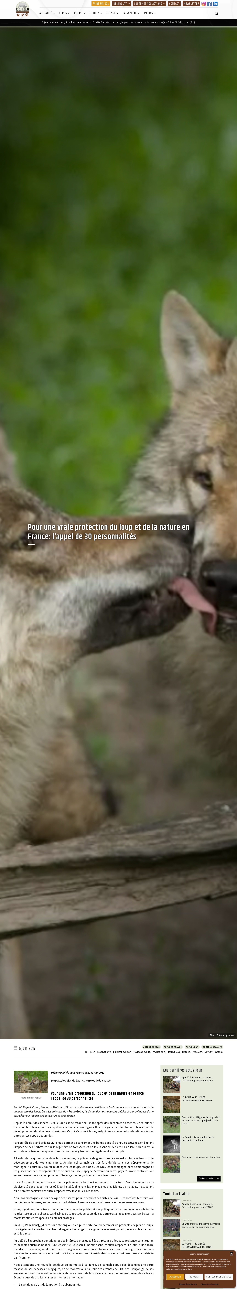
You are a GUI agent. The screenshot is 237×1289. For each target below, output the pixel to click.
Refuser (194, 1276)
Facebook (210, 3)
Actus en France (173, 1047)
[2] (142, 1269)
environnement (141, 1052)
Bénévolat (120, 3)
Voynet (209, 1052)
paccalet (197, 1052)
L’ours (78, 13)
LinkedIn (216, 3)
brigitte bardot (122, 1052)
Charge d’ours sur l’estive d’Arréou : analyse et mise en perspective (201, 1225)
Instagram (204, 3)
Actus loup (192, 1047)
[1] (39, 1225)
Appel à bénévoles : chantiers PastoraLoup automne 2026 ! (197, 1079)
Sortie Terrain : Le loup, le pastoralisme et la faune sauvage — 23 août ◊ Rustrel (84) (144, 22)
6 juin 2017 (27, 1049)
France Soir (82, 1072)
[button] (231, 1253)
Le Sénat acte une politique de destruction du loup (198, 1138)
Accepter (175, 1276)
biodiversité (104, 1052)
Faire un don (101, 3)
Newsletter (191, 3)
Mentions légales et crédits (188, 1284)
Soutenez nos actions (148, 3)
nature (186, 1052)
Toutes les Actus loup (209, 1179)
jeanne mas (174, 1052)
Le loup (94, 13)
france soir (159, 1052)
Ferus (63, 13)
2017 (92, 1052)
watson (219, 1052)
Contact (174, 3)
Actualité (45, 13)
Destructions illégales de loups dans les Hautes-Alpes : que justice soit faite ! (201, 1120)
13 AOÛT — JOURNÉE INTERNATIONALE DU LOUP (197, 1099)
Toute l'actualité (212, 1047)
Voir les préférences (218, 1276)
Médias (148, 13)
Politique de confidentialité (209, 1284)
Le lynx (111, 13)
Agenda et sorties (53, 22)
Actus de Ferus (151, 1047)
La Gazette (130, 13)
